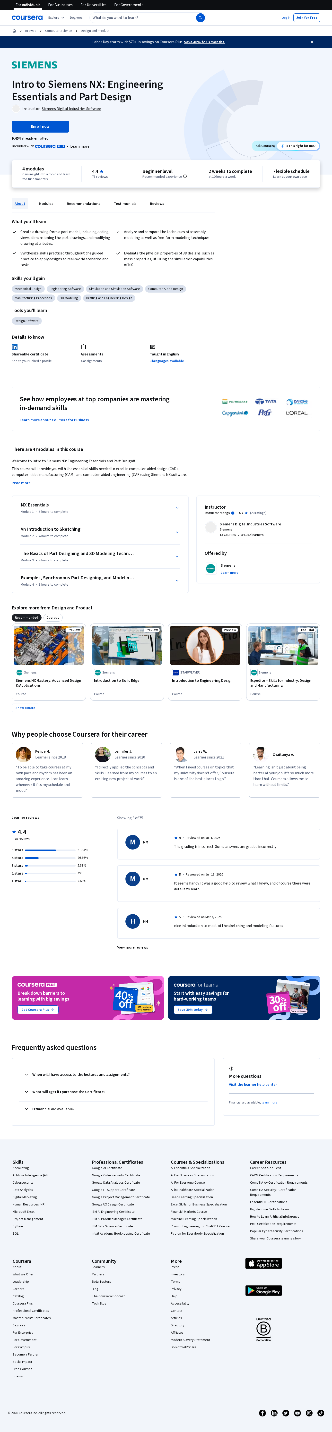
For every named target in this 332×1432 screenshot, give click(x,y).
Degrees (19, 1325)
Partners (98, 1274)
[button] (76, 17)
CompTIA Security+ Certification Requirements (273, 1192)
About (20, 203)
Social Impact (22, 1361)
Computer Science (58, 30)
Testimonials (125, 203)
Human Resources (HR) (29, 1204)
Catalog (18, 1296)
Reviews (157, 203)
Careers (18, 1289)
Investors (178, 1274)
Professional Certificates (31, 1310)
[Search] (200, 17)
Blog (95, 1289)
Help (174, 1296)
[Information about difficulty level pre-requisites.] (185, 176)
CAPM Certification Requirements (274, 1175)
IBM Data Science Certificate (112, 1226)
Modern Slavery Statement (190, 1340)
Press (175, 1267)
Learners (98, 1267)
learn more (270, 1102)
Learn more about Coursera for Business (54, 420)
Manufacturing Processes (33, 298)
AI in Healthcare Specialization (192, 1190)
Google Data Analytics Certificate (116, 1182)
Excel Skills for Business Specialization (199, 1204)
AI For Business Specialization (192, 1175)
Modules (46, 203)
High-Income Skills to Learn (269, 1209)
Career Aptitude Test (265, 1168)
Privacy (176, 1289)
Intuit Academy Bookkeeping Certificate (121, 1233)
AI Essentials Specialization (190, 1168)
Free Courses (22, 1369)
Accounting (21, 1168)
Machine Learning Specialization (194, 1219)
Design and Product (95, 30)
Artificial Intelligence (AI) (30, 1175)
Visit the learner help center (253, 1084)
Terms (175, 1281)
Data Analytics (23, 1190)
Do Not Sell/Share (183, 1347)
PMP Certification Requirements (273, 1223)
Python (18, 1226)
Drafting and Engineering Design (109, 298)
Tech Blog (99, 1303)
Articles (176, 1318)
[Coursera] (27, 18)
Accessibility (180, 1303)
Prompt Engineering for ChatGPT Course (200, 1226)
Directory (177, 1325)
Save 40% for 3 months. (204, 42)
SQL (15, 1233)
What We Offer (23, 1274)
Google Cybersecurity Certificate (116, 1175)
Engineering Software (65, 288)
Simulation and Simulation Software (114, 288)
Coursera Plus (23, 1303)
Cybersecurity (23, 1182)
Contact (176, 1310)
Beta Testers (101, 1281)
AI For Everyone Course (188, 1182)
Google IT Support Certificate (113, 1190)
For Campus (21, 1347)
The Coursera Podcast (108, 1296)
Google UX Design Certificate (113, 1204)
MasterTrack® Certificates (32, 1318)
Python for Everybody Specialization (197, 1233)
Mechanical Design (28, 288)
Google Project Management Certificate (121, 1197)
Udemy (18, 1376)
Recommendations (83, 203)
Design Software (27, 321)
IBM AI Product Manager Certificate (117, 1219)
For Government (24, 1340)
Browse (30, 30)
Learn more (79, 146)
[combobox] (137, 18)
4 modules (33, 169)
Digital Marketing (25, 1197)
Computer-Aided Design (165, 288)
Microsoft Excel (24, 1211)
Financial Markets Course (189, 1211)
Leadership (21, 1281)
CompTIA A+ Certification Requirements (279, 1182)
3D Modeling (69, 298)
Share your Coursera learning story (275, 1238)
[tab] (27, 618)
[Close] (312, 42)
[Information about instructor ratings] (233, 513)
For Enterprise (23, 1332)
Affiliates (177, 1332)
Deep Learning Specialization (192, 1197)
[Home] (14, 30)
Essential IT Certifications (268, 1202)
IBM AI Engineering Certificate (113, 1211)
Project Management (28, 1219)
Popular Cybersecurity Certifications (276, 1231)
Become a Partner (26, 1354)
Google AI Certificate (107, 1168)
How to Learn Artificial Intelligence (274, 1216)
